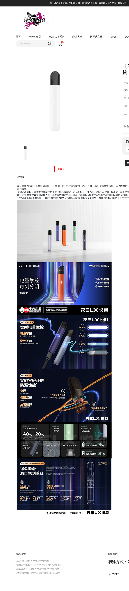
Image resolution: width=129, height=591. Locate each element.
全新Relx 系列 (56, 36)
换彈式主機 (96, 36)
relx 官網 (105, 192)
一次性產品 (35, 36)
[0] (60, 44)
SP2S (113, 36)
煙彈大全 (77, 36)
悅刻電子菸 (59, 186)
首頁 (18, 36)
